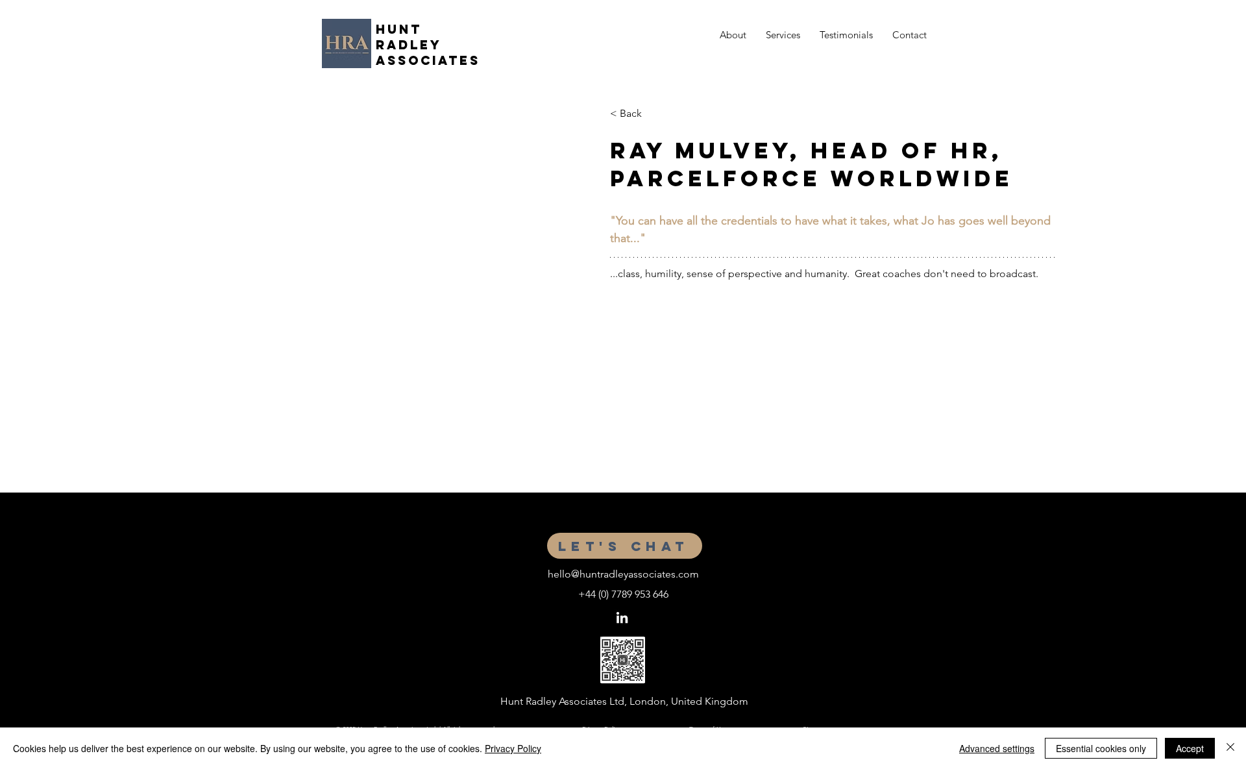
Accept (1190, 748)
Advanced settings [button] (996, 748)
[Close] (1230, 748)
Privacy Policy (513, 748)
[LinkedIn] (622, 617)
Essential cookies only (1101, 748)
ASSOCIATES (431, 60)
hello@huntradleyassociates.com (623, 574)
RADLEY (409, 45)
